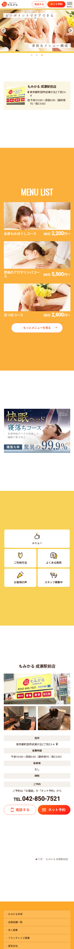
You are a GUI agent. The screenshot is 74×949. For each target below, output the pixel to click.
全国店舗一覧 (15, 922)
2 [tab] (37, 55)
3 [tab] (42, 55)
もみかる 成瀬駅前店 (57, 859)
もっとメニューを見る (37, 327)
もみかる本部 (15, 914)
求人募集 (13, 930)
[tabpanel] (37, 30)
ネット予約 (56, 4)
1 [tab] (32, 55)
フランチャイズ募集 (19, 938)
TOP (40, 859)
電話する (39, 4)
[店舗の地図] (56, 744)
